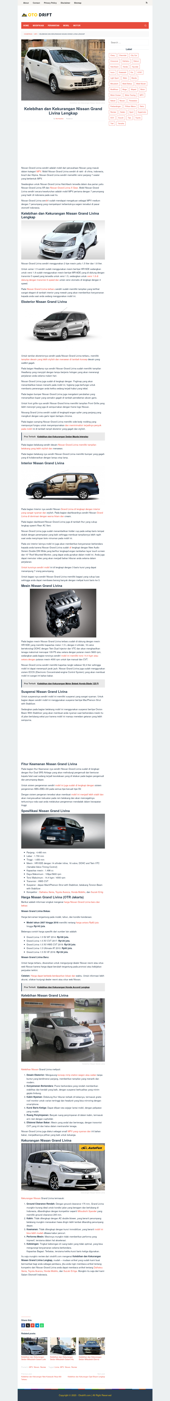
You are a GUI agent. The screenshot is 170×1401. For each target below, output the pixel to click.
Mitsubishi (114, 83)
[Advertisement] (63, 144)
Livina (57, 1367)
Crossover (114, 61)
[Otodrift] (36, 14)
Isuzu (112, 72)
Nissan (36, 1367)
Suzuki (121, 117)
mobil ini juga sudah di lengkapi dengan (74, 785)
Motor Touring (130, 95)
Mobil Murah (141, 83)
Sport (131, 112)
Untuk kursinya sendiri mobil (35, 567)
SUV (112, 117)
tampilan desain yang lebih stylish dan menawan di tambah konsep (54, 359)
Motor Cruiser (115, 95)
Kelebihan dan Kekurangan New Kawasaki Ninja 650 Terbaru (41, 1377)
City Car (134, 55)
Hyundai (135, 66)
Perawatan (133, 100)
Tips (129, 117)
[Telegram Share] (37, 1325)
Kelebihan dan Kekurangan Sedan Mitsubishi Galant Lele (33, 1358)
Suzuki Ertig (97, 892)
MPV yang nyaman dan (79, 1131)
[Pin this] (33, 1325)
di (46, 200)
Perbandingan (115, 106)
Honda (125, 66)
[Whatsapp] (42, 1325)
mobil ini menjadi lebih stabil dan (87, 794)
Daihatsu (125, 61)
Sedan (122, 112)
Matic (125, 78)
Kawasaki (122, 72)
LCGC (139, 72)
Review (43, 1367)
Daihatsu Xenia (46, 892)
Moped (133, 89)
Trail (112, 123)
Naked (112, 100)
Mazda (134, 78)
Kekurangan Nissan (31, 1198)
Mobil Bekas (127, 83)
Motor (142, 89)
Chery (112, 55)
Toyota (138, 117)
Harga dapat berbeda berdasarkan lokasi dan (53, 975)
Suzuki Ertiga (70, 1271)
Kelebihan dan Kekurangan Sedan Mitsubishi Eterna (90, 1358)
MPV (39, 171)
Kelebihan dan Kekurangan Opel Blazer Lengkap (86, 1375)
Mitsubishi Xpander (87, 1211)
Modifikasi (114, 89)
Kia (132, 72)
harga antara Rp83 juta (87, 922)
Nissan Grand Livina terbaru (41, 289)
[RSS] (147, 3)
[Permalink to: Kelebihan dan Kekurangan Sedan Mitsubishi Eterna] (92, 1346)
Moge (124, 89)
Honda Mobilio (78, 892)
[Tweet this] (28, 1325)
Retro (142, 106)
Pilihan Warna (130, 106)
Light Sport (114, 78)
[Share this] (23, 1325)
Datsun (136, 61)
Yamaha (121, 123)
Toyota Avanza (62, 892)
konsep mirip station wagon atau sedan (77, 1074)
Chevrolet (122, 55)
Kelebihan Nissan (29, 1069)
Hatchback (114, 66)
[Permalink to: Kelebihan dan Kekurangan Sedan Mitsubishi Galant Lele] (34, 1346)
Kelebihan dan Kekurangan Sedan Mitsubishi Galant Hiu (62, 1358)
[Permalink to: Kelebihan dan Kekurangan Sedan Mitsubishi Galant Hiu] (63, 1346)
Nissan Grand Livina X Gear (64, 187)
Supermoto (142, 112)
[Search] (145, 25)
